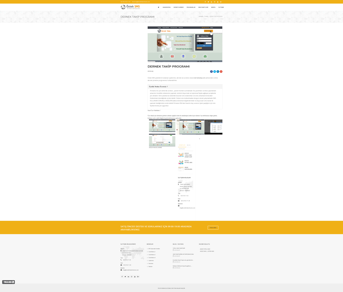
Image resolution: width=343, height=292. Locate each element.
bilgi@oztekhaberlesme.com (187, 208)
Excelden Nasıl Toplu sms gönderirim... (183, 260)
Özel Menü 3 (152, 254)
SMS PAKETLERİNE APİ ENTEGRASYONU (183, 254)
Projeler (206, 16)
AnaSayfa (201, 16)
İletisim (150, 266)
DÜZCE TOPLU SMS (205, 249)
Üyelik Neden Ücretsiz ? (158, 86)
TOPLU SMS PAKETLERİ (179, 248)
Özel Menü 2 (152, 251)
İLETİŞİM (221, 7)
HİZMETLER (182, 145)
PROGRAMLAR (191, 7)
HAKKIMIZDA (167, 7)
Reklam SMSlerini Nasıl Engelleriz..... (182, 266)
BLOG (188, 145)
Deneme (151, 263)
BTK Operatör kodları (154, 248)
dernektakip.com (200, 78)
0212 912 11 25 (184, 195)
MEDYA (213, 7)
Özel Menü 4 (152, 257)
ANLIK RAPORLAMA (188, 168)
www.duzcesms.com (167, 288)
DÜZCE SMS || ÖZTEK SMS (207, 251)
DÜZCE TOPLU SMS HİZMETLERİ (188, 155)
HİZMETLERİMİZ (179, 7)
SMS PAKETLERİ (203, 7)
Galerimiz (151, 260)
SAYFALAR (182, 149)
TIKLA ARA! (213, 227)
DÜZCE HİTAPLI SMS (188, 161)
